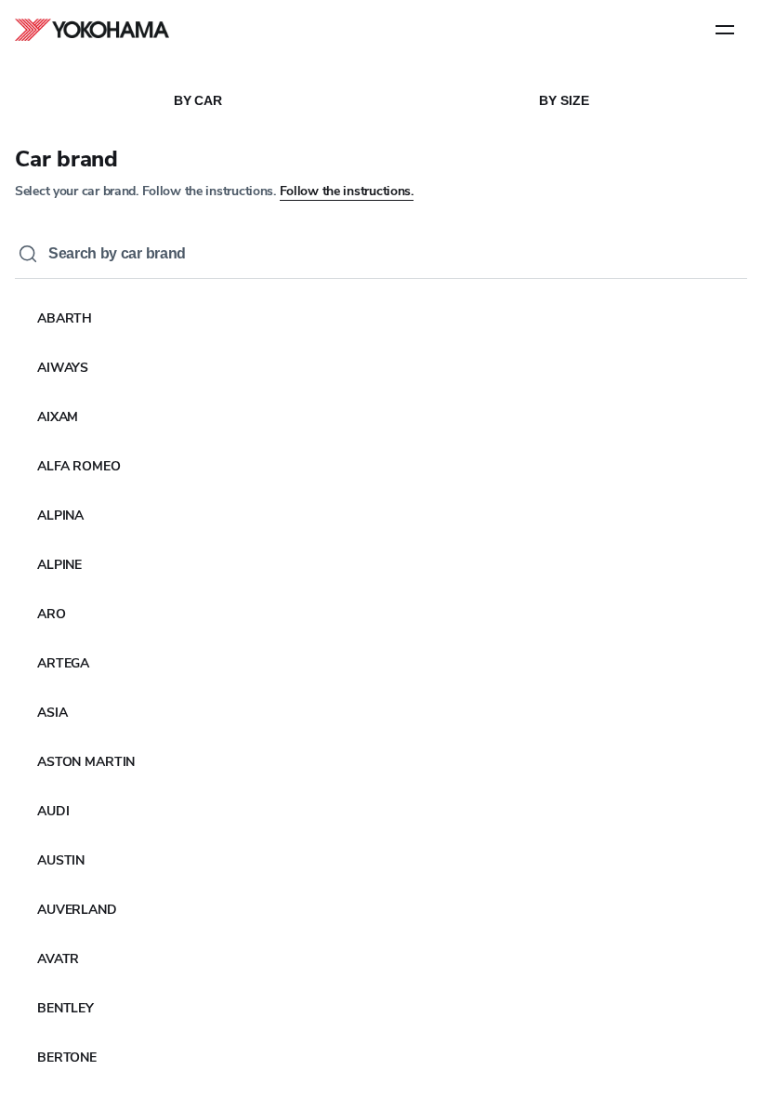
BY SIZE (563, 100)
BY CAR (198, 100)
